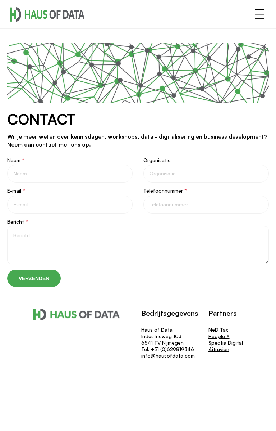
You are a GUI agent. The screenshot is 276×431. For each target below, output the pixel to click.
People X (219, 336)
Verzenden (34, 278)
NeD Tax (218, 330)
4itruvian (218, 349)
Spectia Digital (225, 343)
